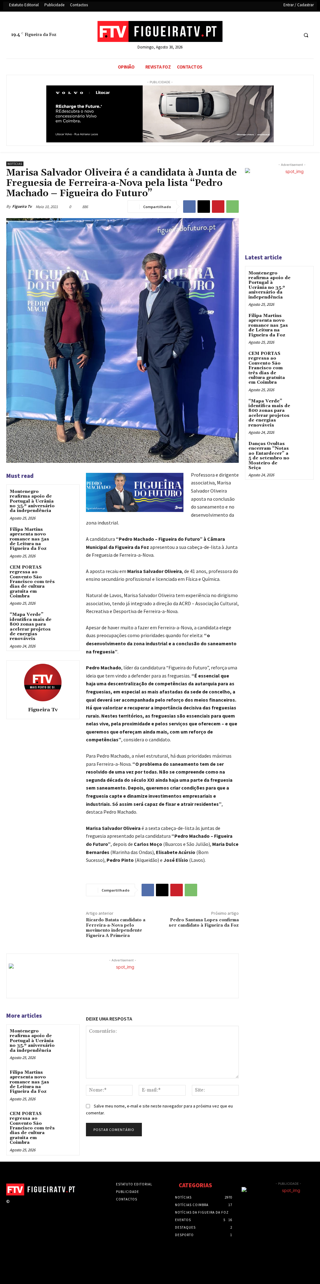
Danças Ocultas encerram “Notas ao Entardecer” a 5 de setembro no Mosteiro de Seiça (268, 456)
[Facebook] (269, 35)
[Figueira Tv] (43, 682)
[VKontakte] (47, 1207)
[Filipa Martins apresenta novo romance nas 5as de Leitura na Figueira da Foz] (67, 534)
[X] (281, 35)
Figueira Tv (22, 206)
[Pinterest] (218, 206)
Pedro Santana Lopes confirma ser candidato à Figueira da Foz (204, 922)
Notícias (15, 164)
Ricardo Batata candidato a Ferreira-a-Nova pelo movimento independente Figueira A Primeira (115, 928)
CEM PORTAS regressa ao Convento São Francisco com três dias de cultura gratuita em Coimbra (32, 582)
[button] (306, 35)
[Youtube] (292, 35)
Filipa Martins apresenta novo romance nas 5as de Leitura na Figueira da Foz (29, 539)
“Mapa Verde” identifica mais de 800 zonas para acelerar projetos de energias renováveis (31, 627)
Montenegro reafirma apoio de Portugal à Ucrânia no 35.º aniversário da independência (32, 501)
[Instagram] (24, 1207)
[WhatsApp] (232, 206)
